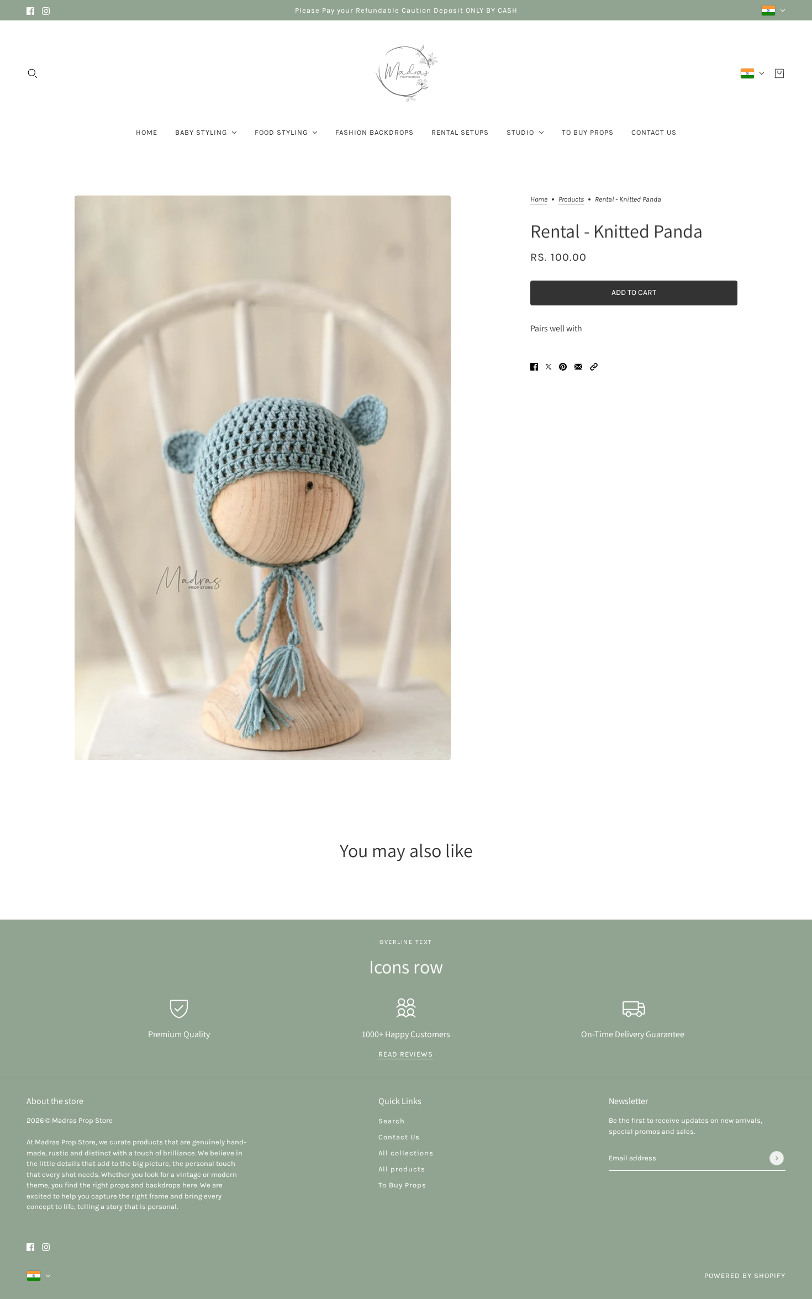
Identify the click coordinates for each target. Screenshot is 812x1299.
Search (391, 1121)
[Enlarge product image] (263, 478)
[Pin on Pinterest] (563, 366)
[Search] (33, 73)
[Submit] (776, 1158)
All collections (406, 1153)
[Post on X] (548, 366)
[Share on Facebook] (534, 366)
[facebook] (30, 10)
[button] (594, 366)
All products (401, 1169)
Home (538, 199)
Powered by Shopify (744, 1275)
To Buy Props (402, 1185)
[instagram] (46, 10)
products (571, 199)
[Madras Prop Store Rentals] (406, 73)
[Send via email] (578, 366)
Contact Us (399, 1137)
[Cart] (779, 73)
